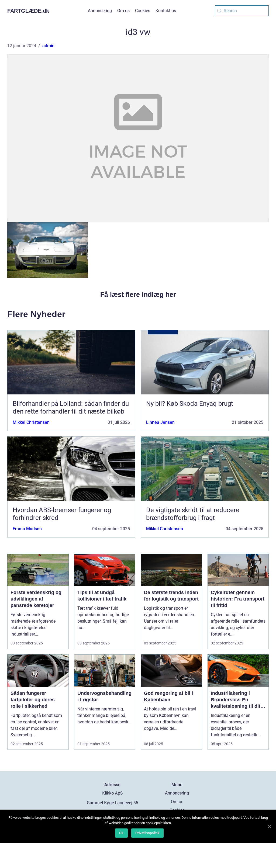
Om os (123, 10)
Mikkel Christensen (31, 422)
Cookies (142, 10)
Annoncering (100, 10)
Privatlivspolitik (147, 833)
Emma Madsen (27, 528)
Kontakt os (166, 10)
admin (48, 45)
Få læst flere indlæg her (138, 294)
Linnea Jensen (160, 422)
